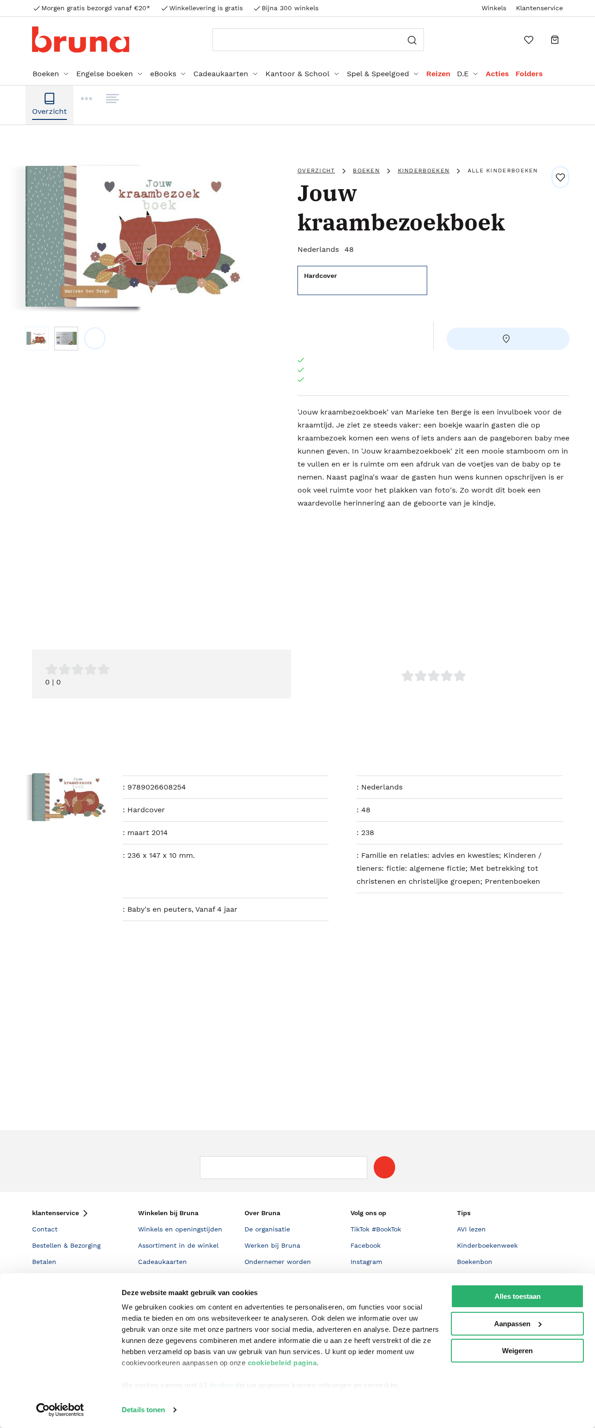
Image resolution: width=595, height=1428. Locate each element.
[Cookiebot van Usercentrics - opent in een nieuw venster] (60, 1410)
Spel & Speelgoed (378, 73)
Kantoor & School (297, 73)
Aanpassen (512, 1324)
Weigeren (517, 1351)
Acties (497, 73)
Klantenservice (539, 8)
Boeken (46, 73)
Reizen (438, 73)
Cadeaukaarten (220, 73)
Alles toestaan (518, 1296)
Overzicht (316, 170)
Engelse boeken (104, 73)
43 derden (216, 1385)
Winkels (494, 8)
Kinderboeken (424, 170)
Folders (529, 73)
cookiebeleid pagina (282, 1363)
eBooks (163, 73)
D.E (463, 73)
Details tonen (143, 1410)
